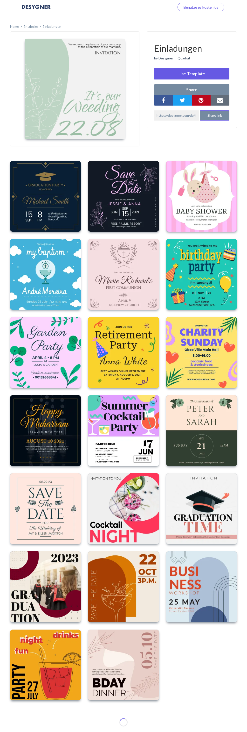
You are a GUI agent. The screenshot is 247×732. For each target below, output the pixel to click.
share (191, 89)
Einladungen (52, 26)
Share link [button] (214, 115)
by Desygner (163, 58)
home (14, 26)
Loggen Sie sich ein (153, 7)
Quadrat (184, 58)
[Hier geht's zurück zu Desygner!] (36, 10)
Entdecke (31, 26)
